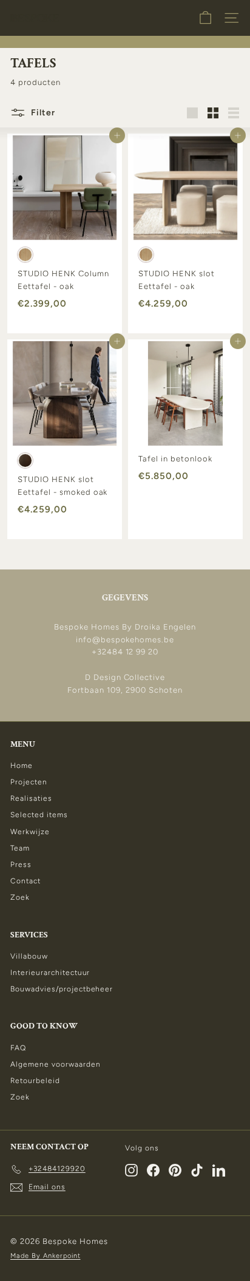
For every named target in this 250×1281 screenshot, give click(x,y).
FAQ (18, 1048)
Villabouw (29, 956)
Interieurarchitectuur (50, 972)
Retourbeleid (35, 1080)
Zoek (20, 897)
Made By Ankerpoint (45, 1256)
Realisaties (31, 798)
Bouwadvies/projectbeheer (61, 989)
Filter (42, 112)
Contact (25, 881)
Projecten (28, 782)
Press (21, 864)
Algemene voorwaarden (55, 1064)
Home (21, 765)
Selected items (39, 814)
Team (20, 848)
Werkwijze (30, 831)
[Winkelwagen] (205, 18)
